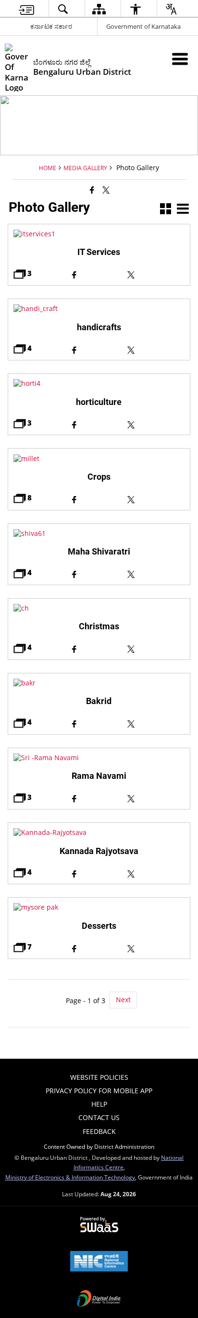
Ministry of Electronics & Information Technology (70, 1177)
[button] (165, 209)
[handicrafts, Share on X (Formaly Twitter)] (155, 349)
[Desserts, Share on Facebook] (99, 947)
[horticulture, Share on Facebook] (99, 423)
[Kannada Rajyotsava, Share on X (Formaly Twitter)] (155, 873)
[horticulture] (98, 383)
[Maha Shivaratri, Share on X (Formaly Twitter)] (155, 573)
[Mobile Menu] (180, 58)
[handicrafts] (98, 308)
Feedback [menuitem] (99, 1131)
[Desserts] (98, 907)
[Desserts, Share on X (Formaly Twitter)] (155, 947)
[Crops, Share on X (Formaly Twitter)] (155, 498)
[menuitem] (26, 9)
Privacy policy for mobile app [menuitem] (99, 1090)
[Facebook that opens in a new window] (92, 190)
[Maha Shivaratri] (98, 533)
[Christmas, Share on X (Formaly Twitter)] (155, 648)
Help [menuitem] (99, 1104)
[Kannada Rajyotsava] (98, 832)
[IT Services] (98, 233)
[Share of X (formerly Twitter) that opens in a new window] (106, 190)
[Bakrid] (98, 682)
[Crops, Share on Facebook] (99, 498)
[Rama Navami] (98, 757)
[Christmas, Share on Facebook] (99, 648)
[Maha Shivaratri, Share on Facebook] (99, 573)
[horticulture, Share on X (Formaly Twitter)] (155, 423)
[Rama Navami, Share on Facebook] (99, 798)
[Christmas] (98, 608)
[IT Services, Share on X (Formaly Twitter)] (155, 274)
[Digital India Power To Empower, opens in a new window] (99, 1299)
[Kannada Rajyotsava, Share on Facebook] (99, 873)
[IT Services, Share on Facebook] (99, 274)
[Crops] (98, 458)
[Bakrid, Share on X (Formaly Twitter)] (155, 722)
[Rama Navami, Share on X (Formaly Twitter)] (155, 798)
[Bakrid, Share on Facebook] (99, 722)
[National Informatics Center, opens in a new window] (99, 1262)
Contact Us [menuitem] (99, 1117)
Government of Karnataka (143, 26)
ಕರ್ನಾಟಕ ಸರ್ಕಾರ (51, 26)
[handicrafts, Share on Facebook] (99, 349)
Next (123, 999)
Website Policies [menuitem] (99, 1077)
